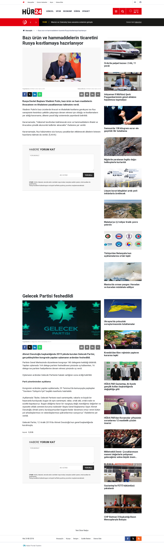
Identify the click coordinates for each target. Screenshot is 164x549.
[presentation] (30, 22)
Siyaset (86, 11)
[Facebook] (24, 94)
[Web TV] (135, 2)
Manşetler (31, 2)
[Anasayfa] (23, 2)
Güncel (50, 11)
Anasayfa (28, 30)
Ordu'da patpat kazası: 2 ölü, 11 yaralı (65, 22)
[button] (87, 94)
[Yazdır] (81, 94)
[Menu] (116, 11)
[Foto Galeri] (140, 2)
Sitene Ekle (59, 2)
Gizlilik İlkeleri (86, 539)
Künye (68, 539)
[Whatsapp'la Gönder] (39, 94)
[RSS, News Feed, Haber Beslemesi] (139, 538)
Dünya (77, 11)
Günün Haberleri (42, 2)
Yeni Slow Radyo (82, 530)
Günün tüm (134, 22)
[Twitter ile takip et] (133, 538)
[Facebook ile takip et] (127, 538)
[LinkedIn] (34, 94)
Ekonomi (67, 11)
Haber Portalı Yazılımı (33, 546)
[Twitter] (29, 94)
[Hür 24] (32, 11)
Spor (58, 11)
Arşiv (51, 2)
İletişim (75, 539)
